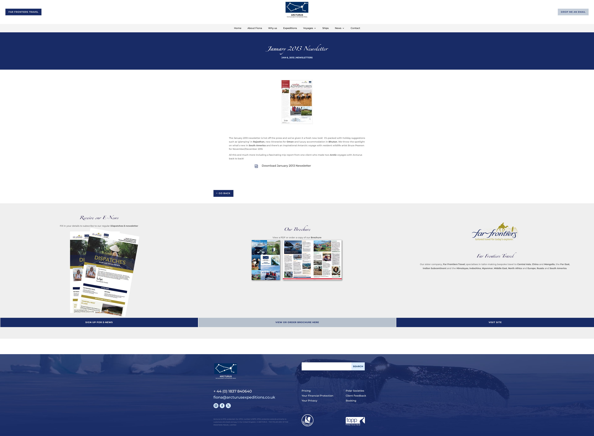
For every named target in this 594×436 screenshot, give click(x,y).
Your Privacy (309, 400)
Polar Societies (355, 390)
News (338, 28)
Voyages (308, 28)
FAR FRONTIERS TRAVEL (23, 12)
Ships (325, 28)
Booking (351, 400)
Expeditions (290, 28)
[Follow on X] (228, 405)
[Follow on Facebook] (222, 405)
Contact (355, 28)
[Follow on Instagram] (215, 405)
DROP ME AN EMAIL (573, 12)
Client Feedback (356, 395)
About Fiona (255, 28)
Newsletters (304, 57)
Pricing (306, 390)
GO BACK (224, 193)
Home (237, 28)
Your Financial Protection (317, 395)
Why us (272, 28)
